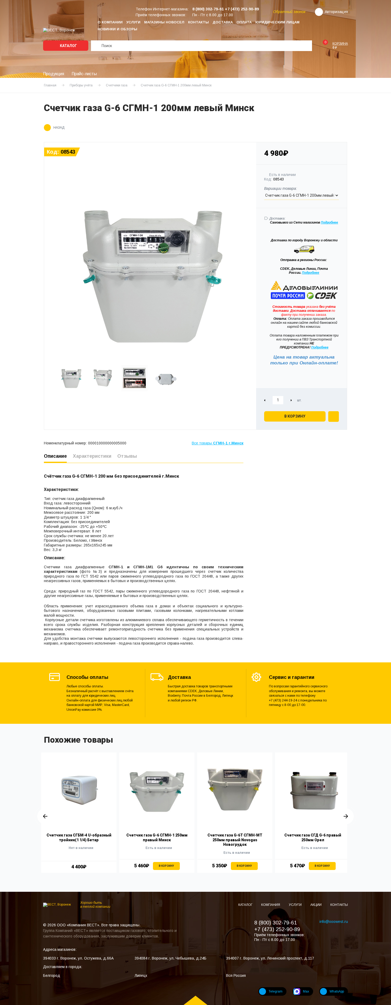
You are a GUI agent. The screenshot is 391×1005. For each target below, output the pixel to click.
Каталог (68, 46)
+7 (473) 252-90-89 (277, 929)
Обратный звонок (289, 12)
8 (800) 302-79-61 (275, 923)
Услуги (133, 22)
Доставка (223, 22)
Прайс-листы (84, 74)
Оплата (244, 22)
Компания (271, 905)
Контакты (198, 22)
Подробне (328, 222)
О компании (110, 22)
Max (306, 991)
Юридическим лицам (277, 22)
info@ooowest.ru (333, 921)
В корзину (294, 416)
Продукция (53, 74)
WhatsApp (337, 991)
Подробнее (310, 273)
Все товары (217, 443)
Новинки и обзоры (117, 29)
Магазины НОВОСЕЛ (164, 22)
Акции (316, 905)
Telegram (275, 991)
